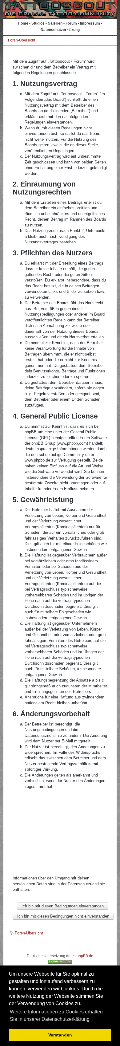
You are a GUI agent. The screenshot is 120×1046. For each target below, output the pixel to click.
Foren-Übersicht (21, 40)
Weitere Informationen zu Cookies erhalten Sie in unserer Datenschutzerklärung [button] (56, 1015)
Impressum (90, 23)
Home (23, 23)
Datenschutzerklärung (60, 30)
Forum (71, 23)
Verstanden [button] (60, 1034)
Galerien (55, 23)
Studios (38, 23)
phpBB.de (85, 956)
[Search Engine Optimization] (60, 962)
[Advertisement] (60, 832)
